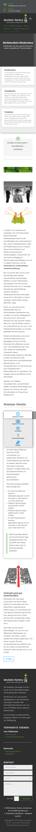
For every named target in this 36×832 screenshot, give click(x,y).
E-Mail (10, 4)
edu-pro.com (10, 734)
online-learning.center (14, 737)
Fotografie (9, 754)
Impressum (9, 820)
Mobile (10, 9)
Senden (26, 798)
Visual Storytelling (13, 751)
